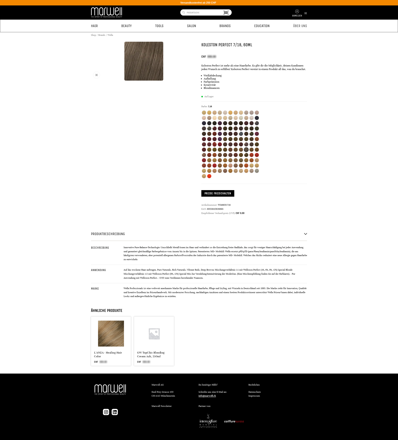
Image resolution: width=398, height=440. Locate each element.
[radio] (204, 112)
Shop (93, 35)
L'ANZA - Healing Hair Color (108, 354)
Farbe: (204, 106)
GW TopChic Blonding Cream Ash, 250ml (151, 354)
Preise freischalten (217, 193)
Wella (110, 35)
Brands (101, 35)
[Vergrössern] (96, 75)
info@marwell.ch (207, 395)
